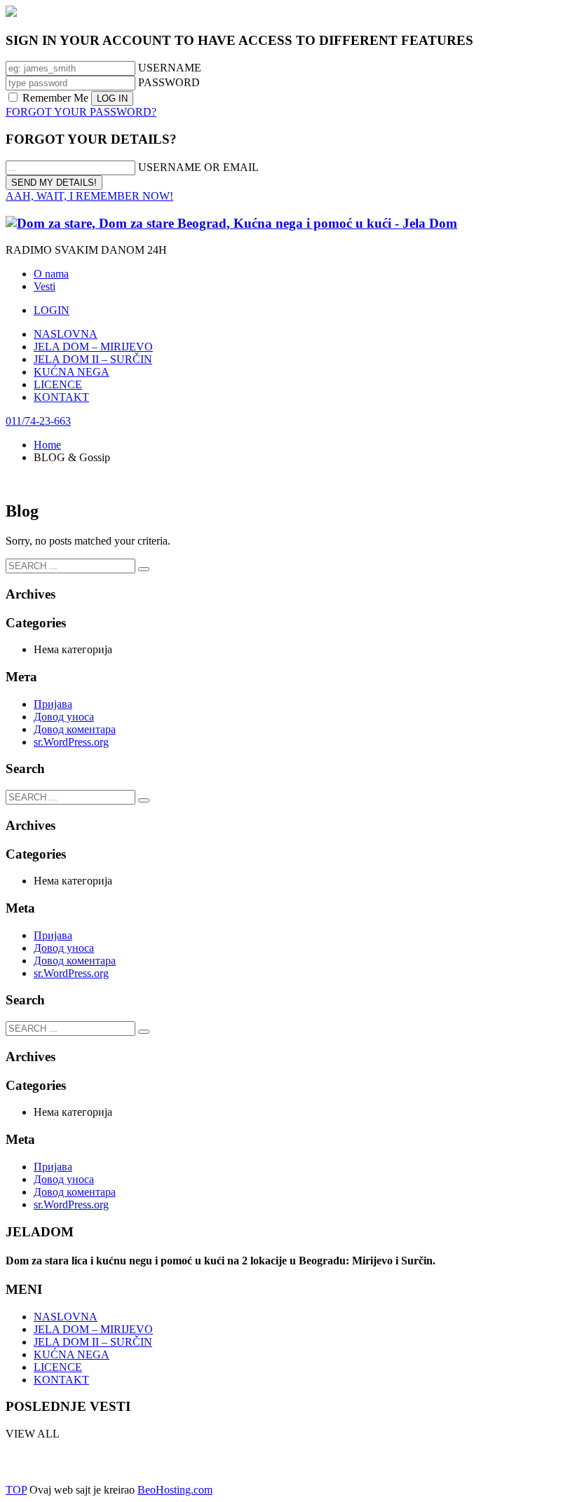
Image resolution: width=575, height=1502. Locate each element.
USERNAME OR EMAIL (198, 167)
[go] (143, 569)
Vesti (44, 286)
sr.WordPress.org (71, 742)
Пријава (53, 704)
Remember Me (55, 98)
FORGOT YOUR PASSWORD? (81, 112)
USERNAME (169, 68)
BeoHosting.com (268, 1462)
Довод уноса (64, 717)
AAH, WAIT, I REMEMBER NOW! (89, 196)
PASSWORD (169, 82)
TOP (16, 1490)
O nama (51, 274)
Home (47, 445)
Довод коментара (75, 729)
